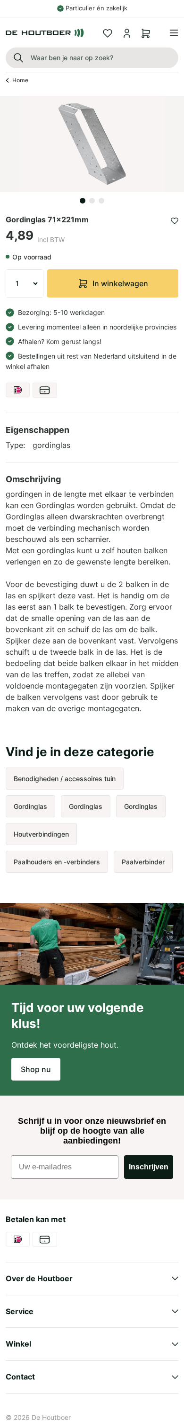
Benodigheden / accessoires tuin (65, 779)
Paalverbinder (143, 862)
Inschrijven (148, 1167)
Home (20, 80)
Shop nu (36, 1069)
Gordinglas (30, 806)
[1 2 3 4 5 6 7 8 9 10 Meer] (24, 283)
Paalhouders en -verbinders (57, 862)
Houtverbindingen (41, 834)
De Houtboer (51, 1417)
